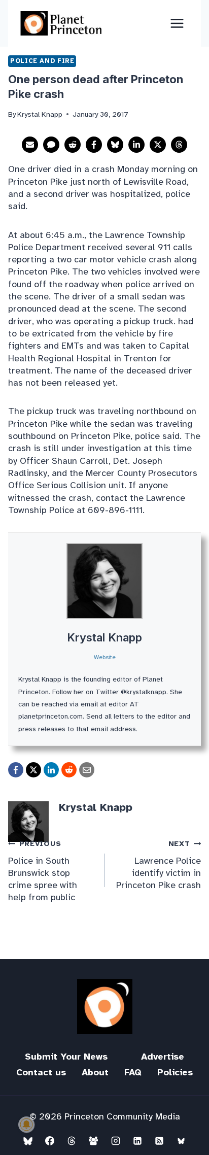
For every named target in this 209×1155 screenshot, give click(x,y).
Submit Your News (66, 1056)
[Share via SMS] (51, 145)
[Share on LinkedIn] (136, 145)
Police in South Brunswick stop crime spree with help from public (42, 871)
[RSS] (159, 1141)
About (95, 1072)
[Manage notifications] (26, 1124)
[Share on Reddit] (72, 145)
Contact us (41, 1072)
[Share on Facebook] (94, 145)
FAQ (133, 1072)
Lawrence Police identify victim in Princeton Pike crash (158, 865)
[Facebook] (50, 1141)
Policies (175, 1072)
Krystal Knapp (104, 637)
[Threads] (71, 1141)
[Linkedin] (137, 1141)
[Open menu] (177, 23)
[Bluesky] (28, 1141)
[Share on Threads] (179, 145)
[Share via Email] (30, 145)
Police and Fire (42, 61)
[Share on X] (158, 145)
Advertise (162, 1056)
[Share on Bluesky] (115, 145)
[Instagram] (116, 1141)
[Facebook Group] (93, 1141)
